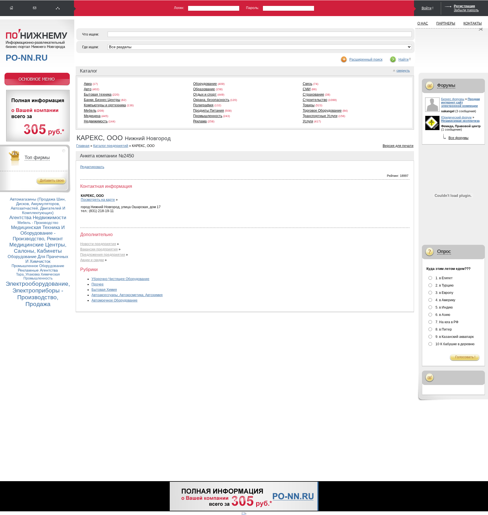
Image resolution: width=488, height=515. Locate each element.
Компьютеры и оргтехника (105, 105)
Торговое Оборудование (322, 111)
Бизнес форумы (452, 99)
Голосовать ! (465, 357)
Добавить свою (52, 180)
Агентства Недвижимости (37, 217)
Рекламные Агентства (38, 270)
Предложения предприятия (102, 255)
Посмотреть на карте (98, 200)
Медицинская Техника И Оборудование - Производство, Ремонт (38, 233)
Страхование (313, 94)
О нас (422, 23)
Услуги (308, 121)
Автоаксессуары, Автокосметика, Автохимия (127, 295)
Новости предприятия (98, 244)
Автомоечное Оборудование (114, 300)
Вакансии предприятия (99, 249)
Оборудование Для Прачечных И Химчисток (38, 259)
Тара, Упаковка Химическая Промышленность (38, 276)
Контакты (472, 23)
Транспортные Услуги (320, 116)
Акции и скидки (92, 260)
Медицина (92, 116)
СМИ (307, 89)
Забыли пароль (466, 10)
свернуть (403, 70)
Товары (309, 105)
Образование (204, 89)
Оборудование (205, 84)
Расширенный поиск (365, 59)
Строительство (315, 100)
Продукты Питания (208, 111)
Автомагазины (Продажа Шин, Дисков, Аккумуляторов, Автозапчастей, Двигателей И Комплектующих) (38, 206)
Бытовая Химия (104, 290)
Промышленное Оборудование (38, 266)
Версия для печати (398, 146)
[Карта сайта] (58, 8)
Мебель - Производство (38, 223)
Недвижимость (96, 121)
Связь (307, 84)
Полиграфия (203, 105)
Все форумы (458, 138)
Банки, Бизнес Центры (102, 100)
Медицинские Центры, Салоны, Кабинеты (37, 248)
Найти (403, 59)
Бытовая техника (98, 94)
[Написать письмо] (35, 8)
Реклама (200, 121)
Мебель (90, 111)
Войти (427, 8)
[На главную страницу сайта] (12, 8)
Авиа (88, 84)
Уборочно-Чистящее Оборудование (120, 279)
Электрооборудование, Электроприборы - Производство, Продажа (38, 293)
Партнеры (445, 23)
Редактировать (92, 167)
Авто (87, 89)
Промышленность (207, 116)
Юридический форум (456, 117)
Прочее (97, 284)
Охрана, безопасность (211, 100)
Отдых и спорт (205, 94)
